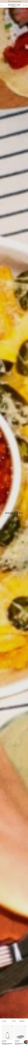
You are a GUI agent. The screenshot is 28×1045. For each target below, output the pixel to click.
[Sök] (23, 5)
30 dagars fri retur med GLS (16, 1)
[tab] (23, 1021)
